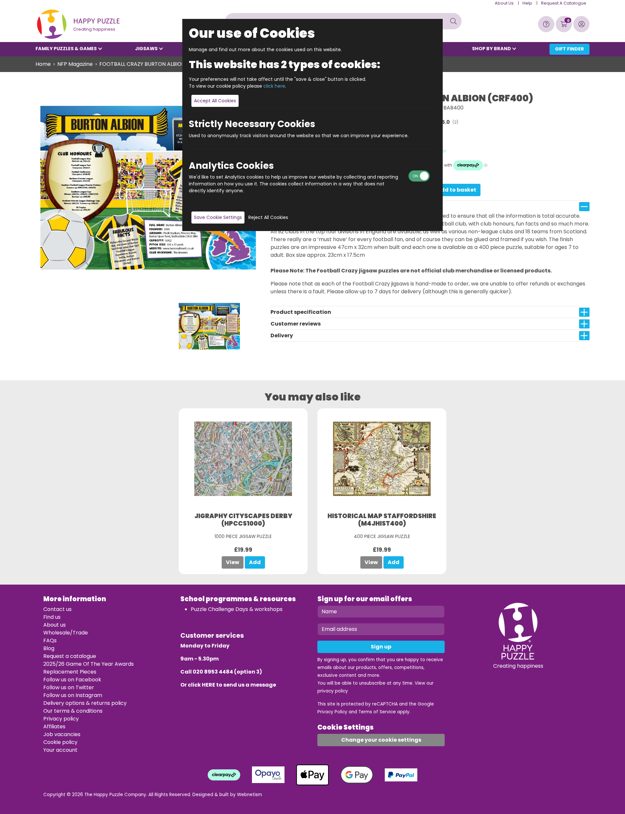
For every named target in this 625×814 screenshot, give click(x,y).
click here (274, 86)
